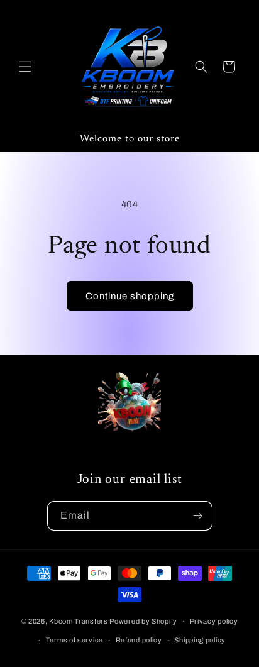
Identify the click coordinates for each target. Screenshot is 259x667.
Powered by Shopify (143, 621)
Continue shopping (129, 296)
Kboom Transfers (79, 621)
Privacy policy (214, 621)
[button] (25, 66)
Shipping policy (200, 640)
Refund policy (139, 640)
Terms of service (74, 640)
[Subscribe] (198, 516)
